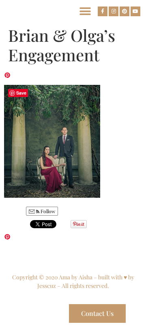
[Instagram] (113, 11)
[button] (85, 11)
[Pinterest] (124, 11)
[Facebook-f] (102, 11)
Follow (47, 211)
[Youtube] (135, 11)
